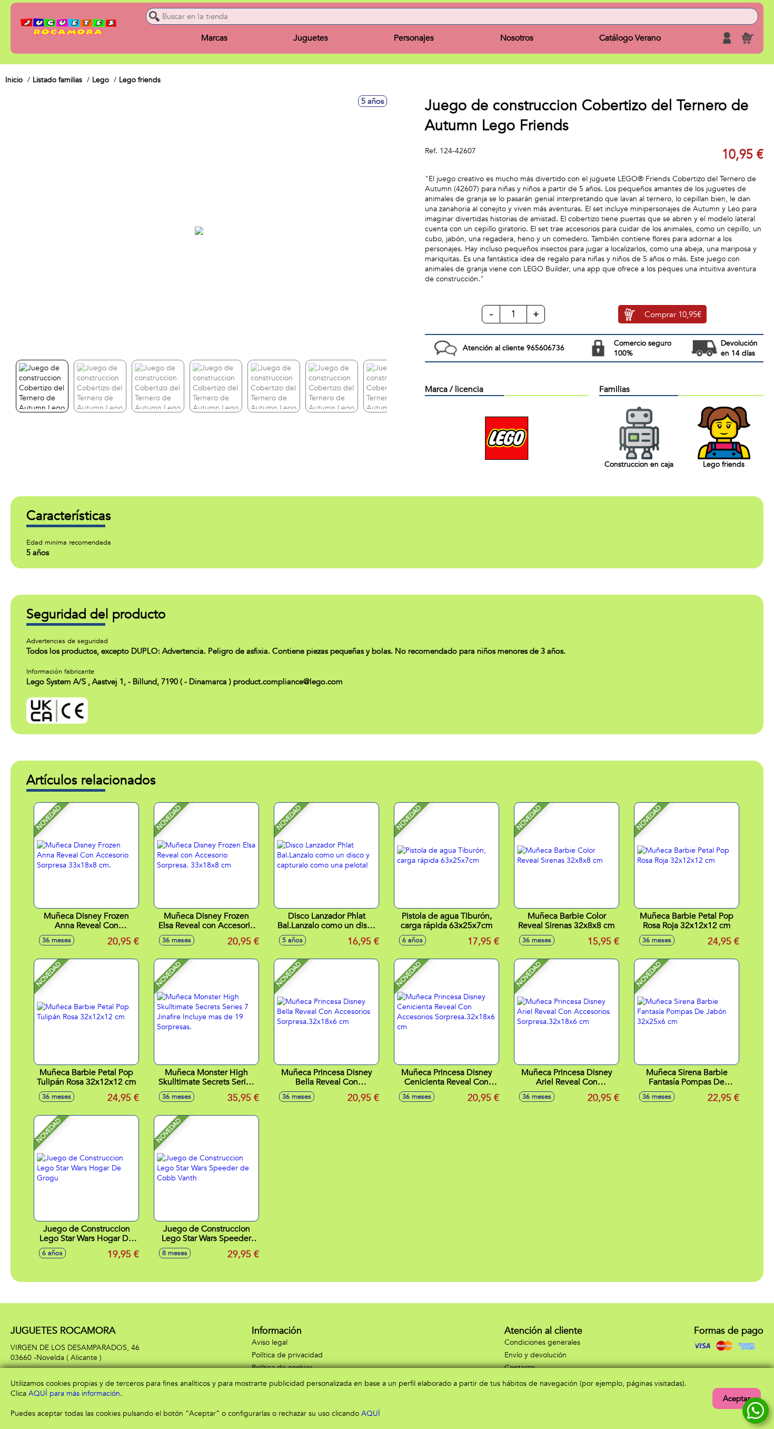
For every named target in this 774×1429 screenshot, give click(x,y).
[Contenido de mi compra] (747, 37)
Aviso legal (269, 1342)
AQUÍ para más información (74, 1393)
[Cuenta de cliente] (726, 37)
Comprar (672, 314)
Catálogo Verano (630, 38)
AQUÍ (370, 1413)
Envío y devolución (535, 1355)
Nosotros (516, 38)
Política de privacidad (287, 1355)
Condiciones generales (542, 1342)
